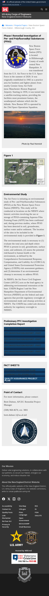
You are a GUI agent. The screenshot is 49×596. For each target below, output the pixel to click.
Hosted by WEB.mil (23, 550)
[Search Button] (41, 9)
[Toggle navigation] (45, 9)
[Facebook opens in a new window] (3, 499)
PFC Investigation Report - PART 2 (23, 334)
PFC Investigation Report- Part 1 (23, 329)
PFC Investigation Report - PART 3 (23, 340)
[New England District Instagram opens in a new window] (19, 499)
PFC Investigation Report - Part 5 (23, 353)
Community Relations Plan (20, 374)
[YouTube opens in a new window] (14, 499)
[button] (12, 4)
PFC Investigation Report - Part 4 (23, 346)
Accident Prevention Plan (20, 370)
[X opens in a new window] (8, 499)
